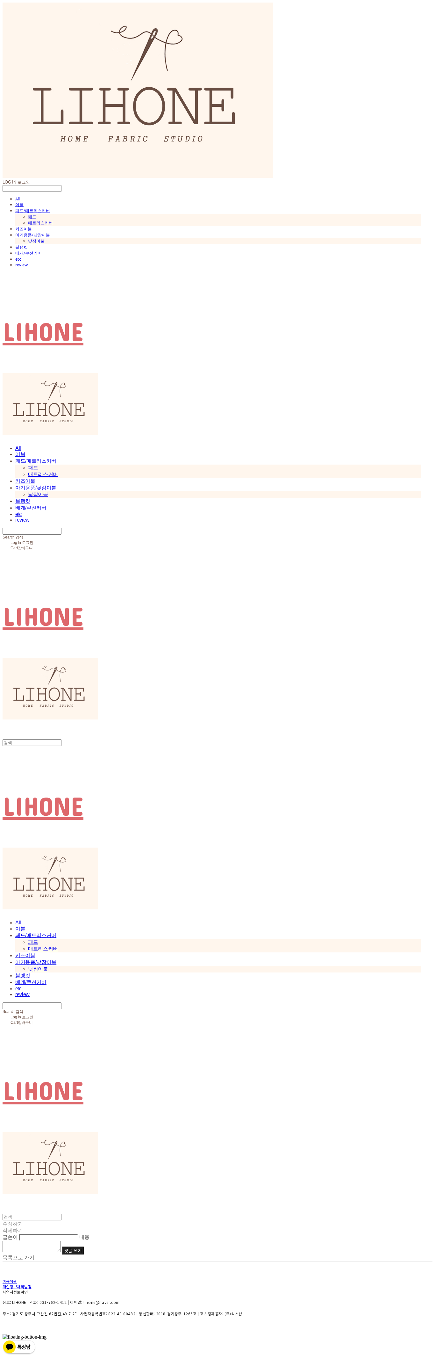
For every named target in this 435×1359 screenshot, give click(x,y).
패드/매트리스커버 (32, 210)
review (21, 265)
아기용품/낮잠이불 (32, 235)
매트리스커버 (40, 223)
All (17, 199)
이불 (19, 204)
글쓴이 (10, 1237)
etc (18, 259)
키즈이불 (23, 229)
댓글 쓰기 (73, 1250)
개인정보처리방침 (17, 1286)
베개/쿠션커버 (28, 253)
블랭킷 (21, 247)
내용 (84, 1237)
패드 (32, 217)
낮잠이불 (36, 241)
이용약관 (10, 1281)
